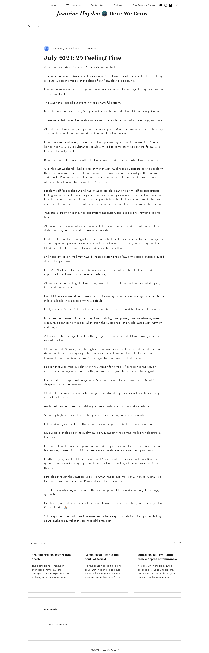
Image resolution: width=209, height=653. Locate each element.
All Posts (33, 26)
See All (177, 542)
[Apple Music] (170, 5)
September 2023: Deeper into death (51, 557)
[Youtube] (160, 5)
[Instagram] (165, 5)
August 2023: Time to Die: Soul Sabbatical (102, 557)
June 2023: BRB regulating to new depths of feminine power (156, 557)
